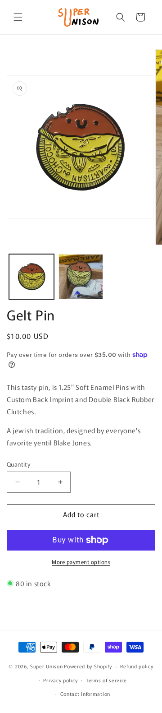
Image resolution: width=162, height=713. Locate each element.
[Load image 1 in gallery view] (31, 276)
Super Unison (46, 666)
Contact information (85, 693)
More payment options (81, 561)
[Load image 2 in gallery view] (81, 276)
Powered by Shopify (88, 666)
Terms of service (106, 680)
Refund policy (136, 666)
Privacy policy (60, 680)
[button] (18, 17)
